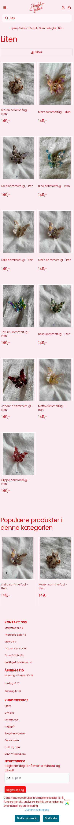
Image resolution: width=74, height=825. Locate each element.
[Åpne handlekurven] (69, 7)
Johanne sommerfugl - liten (17, 408)
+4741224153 (16, 655)
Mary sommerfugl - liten (54, 112)
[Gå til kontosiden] (63, 7)
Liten (60, 28)
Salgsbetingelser (15, 733)
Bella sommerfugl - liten (54, 334)
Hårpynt (33, 28)
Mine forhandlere (15, 754)
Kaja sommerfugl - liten (17, 260)
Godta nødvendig (27, 818)
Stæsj (22, 28)
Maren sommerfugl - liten (15, 112)
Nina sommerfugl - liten (54, 186)
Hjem (14, 28)
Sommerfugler (48, 28)
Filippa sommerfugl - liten (15, 482)
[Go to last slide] (7, 573)
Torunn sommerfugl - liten (15, 334)
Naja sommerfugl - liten (17, 186)
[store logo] (37, 7)
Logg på (10, 726)
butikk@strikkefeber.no (18, 662)
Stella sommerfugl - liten (54, 260)
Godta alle (51, 818)
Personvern (12, 740)
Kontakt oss (12, 719)
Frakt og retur (13, 747)
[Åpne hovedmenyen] (5, 7)
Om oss (9, 712)
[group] (18, 573)
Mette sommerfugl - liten (51, 408)
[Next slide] (67, 573)
